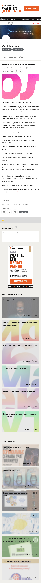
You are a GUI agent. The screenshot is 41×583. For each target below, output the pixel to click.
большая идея (17, 204)
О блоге (22, 57)
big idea (9, 204)
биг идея (25, 204)
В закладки (23, 212)
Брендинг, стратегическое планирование (23, 201)
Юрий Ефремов (10, 46)
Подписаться (7, 49)
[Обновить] (16, 227)
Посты (4, 57)
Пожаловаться (18, 49)
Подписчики (12, 57)
